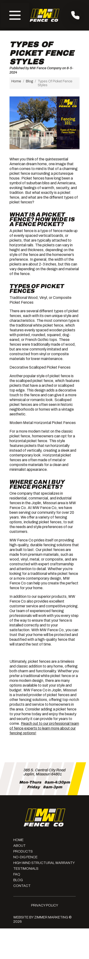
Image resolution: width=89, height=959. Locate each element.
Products (23, 851)
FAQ (16, 874)
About (19, 846)
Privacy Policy (44, 905)
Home (16, 81)
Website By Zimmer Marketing (40, 917)
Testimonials (25, 868)
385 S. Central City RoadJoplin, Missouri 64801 (44, 772)
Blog (29, 81)
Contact (22, 886)
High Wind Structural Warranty (44, 863)
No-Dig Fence (25, 857)
